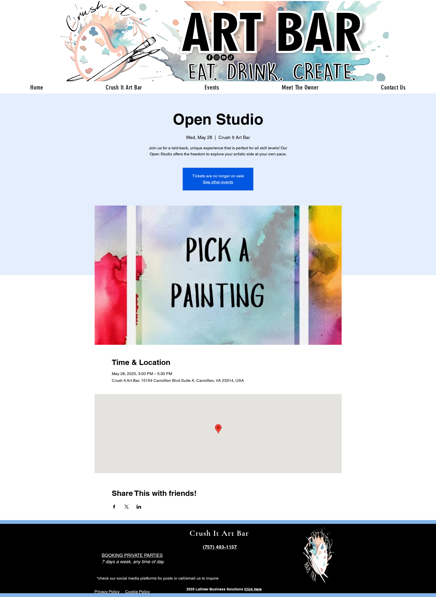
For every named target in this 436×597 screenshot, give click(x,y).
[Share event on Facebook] (114, 507)
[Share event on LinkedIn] (139, 507)
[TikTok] (231, 57)
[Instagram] (216, 57)
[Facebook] (209, 57)
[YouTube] (224, 57)
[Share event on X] (126, 507)
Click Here (253, 589)
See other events (218, 182)
